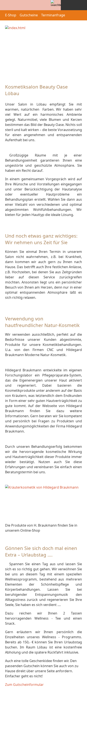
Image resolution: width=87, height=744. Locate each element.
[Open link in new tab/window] (43, 503)
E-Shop (10, 15)
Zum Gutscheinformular (24, 684)
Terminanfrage (53, 15)
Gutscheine (29, 15)
